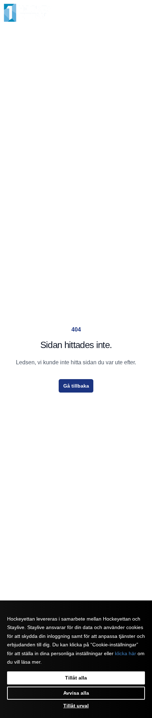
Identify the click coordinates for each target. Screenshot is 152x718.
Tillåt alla (76, 678)
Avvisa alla (76, 693)
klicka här (125, 653)
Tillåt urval (76, 705)
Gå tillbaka (76, 386)
